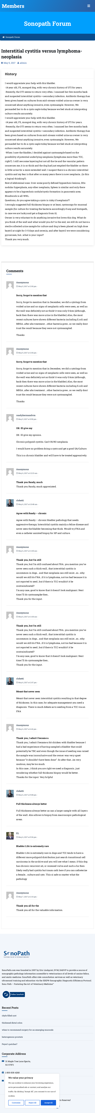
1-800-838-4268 (12, 1072)
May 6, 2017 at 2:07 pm (27, 682)
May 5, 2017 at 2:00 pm (27, 286)
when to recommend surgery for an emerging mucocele (27, 1029)
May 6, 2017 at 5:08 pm (27, 795)
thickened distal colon (12, 1022)
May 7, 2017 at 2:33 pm (27, 897)
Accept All (48, 1102)
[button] (88, 6)
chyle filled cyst (9, 1015)
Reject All (32, 1102)
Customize (16, 1102)
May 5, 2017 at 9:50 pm (27, 419)
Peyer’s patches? (9, 1044)
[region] (32, 1091)
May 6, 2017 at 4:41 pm (27, 729)
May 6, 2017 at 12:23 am (27, 473)
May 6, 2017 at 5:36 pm (27, 837)
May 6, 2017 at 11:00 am (27, 551)
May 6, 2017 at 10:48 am (27, 504)
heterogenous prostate (12, 1037)
